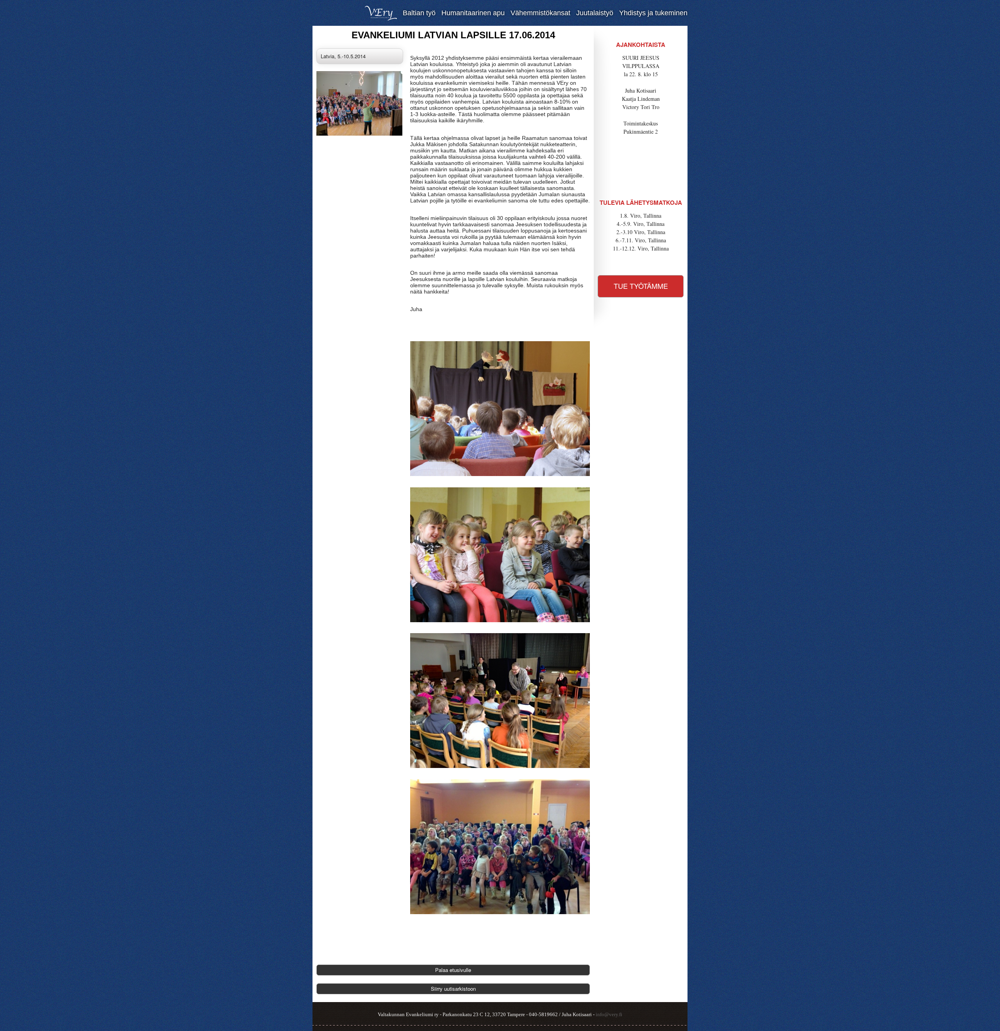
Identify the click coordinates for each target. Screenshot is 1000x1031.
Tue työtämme (641, 286)
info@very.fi (609, 1014)
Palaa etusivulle (453, 970)
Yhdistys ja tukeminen (653, 13)
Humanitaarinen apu (473, 13)
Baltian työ (419, 13)
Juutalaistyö (594, 13)
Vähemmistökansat (540, 13)
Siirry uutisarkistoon (453, 988)
